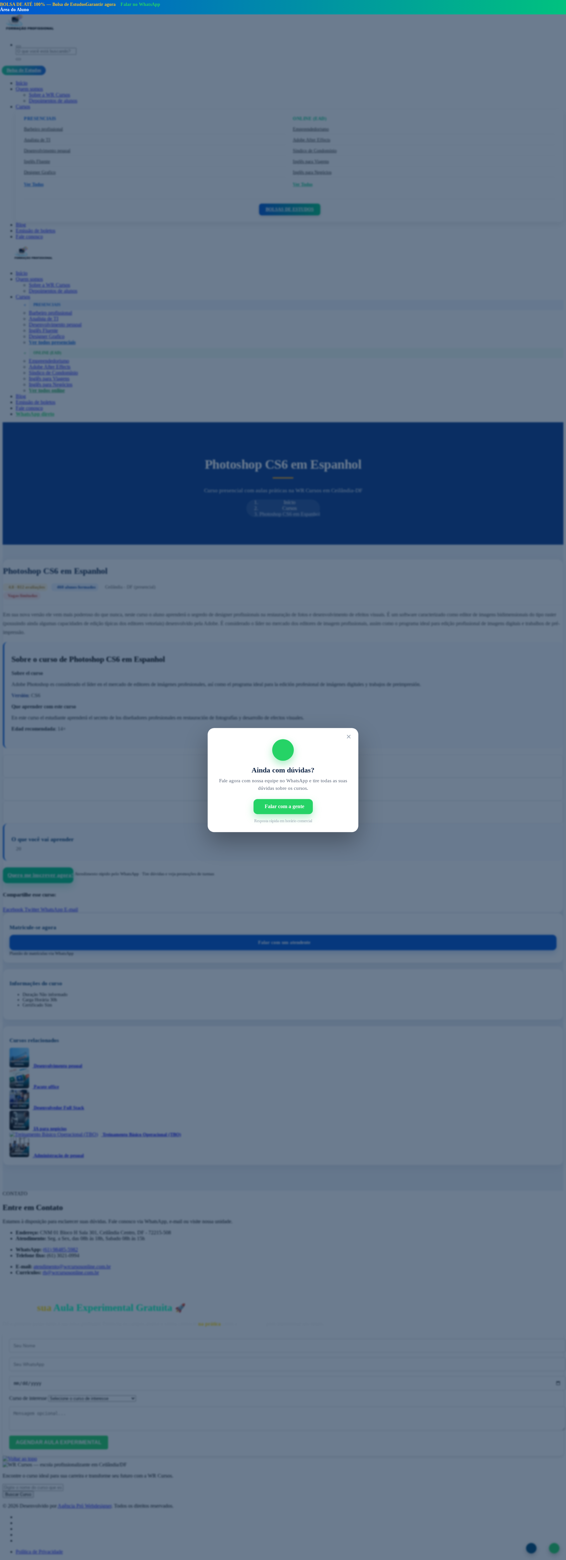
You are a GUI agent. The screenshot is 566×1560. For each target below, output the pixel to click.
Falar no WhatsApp (140, 4)
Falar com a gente (284, 806)
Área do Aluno (14, 9)
